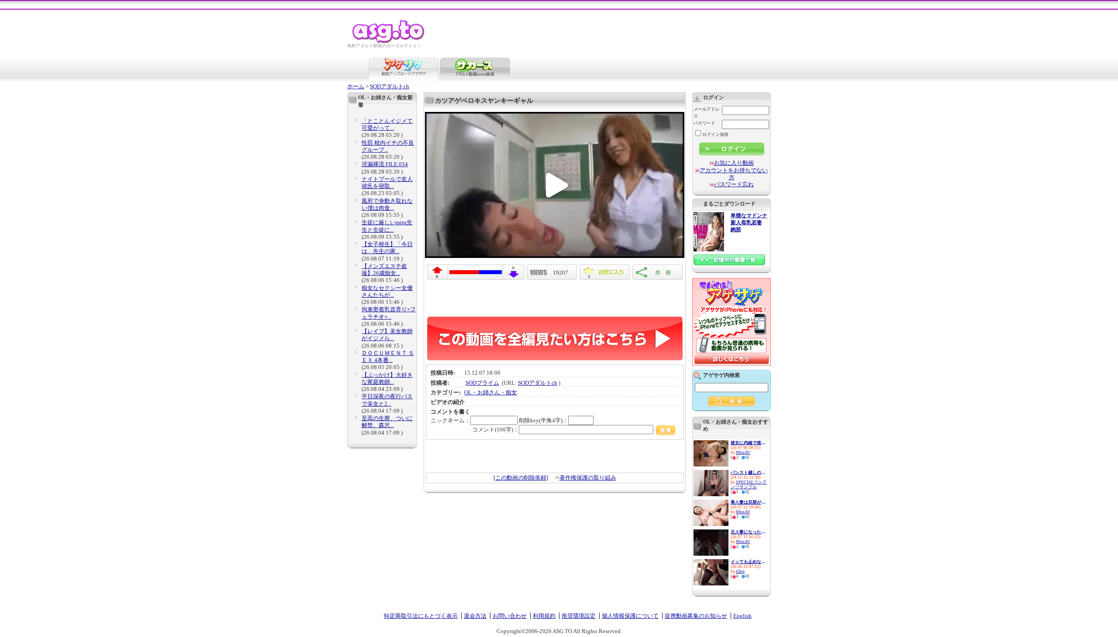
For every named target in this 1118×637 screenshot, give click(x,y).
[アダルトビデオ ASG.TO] (389, 41)
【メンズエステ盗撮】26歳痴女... (384, 269)
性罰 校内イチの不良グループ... (388, 146)
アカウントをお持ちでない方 (734, 174)
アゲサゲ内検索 (721, 375)
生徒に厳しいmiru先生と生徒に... (387, 226)
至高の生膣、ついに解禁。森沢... (387, 421)
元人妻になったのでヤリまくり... (748, 531)
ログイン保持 (715, 134)
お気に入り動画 (734, 163)
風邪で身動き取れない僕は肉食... (387, 204)
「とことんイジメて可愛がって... (387, 124)
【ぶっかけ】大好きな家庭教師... (387, 378)
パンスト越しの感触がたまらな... (748, 472)
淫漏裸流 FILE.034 (385, 164)
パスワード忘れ (734, 184)
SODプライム (482, 382)
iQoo (740, 571)
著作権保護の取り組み (587, 477)
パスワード (704, 123)
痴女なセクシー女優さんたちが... (387, 291)
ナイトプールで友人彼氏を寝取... (387, 182)
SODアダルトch (389, 86)
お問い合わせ (510, 616)
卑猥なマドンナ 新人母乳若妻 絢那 (749, 222)
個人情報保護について (630, 616)
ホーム (355, 86)
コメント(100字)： (495, 429)
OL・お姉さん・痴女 (490, 392)
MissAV (743, 452)
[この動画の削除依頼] (520, 477)
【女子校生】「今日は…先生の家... (387, 247)
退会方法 (475, 616)
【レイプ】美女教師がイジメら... (387, 334)
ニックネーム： (450, 420)
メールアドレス (707, 112)
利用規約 (544, 616)
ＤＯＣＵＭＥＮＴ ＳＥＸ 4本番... (388, 356)
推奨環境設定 (579, 616)
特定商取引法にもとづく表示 (421, 616)
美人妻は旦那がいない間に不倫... (748, 502)
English (742, 616)
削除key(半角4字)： (543, 420)
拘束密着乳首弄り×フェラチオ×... (389, 313)
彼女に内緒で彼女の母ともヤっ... (748, 442)
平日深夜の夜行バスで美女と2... (387, 400)
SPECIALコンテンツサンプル (749, 484)
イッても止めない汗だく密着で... (748, 561)
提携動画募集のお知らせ (696, 616)
